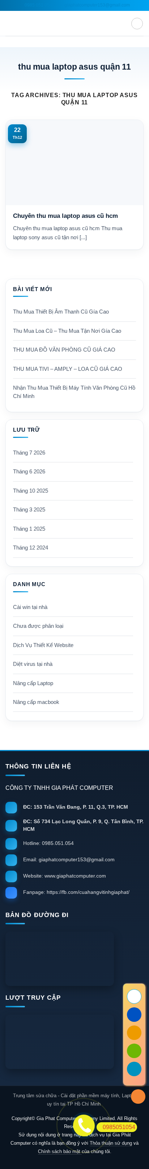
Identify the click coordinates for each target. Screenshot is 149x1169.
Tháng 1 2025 (29, 529)
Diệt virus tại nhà (32, 664)
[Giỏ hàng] (137, 23)
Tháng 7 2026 (29, 453)
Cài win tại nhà (30, 607)
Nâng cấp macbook (36, 702)
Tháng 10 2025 (30, 491)
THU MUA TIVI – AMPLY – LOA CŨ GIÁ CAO (67, 369)
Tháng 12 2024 (30, 548)
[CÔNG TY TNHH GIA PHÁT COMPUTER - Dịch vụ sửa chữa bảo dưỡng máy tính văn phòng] (74, 23)
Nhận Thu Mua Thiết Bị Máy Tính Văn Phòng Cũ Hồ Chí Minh (74, 392)
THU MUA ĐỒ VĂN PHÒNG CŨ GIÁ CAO (64, 350)
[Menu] (9, 23)
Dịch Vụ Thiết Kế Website (43, 645)
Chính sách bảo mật (60, 1151)
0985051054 (119, 1127)
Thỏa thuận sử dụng (111, 1143)
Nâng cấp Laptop (33, 683)
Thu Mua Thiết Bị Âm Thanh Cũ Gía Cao (61, 312)
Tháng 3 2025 (29, 510)
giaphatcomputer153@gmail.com (96, 5)
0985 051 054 (38, 5)
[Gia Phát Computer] (74, 959)
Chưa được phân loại (38, 626)
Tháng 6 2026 (29, 471)
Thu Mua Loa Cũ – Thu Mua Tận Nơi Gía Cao (67, 331)
